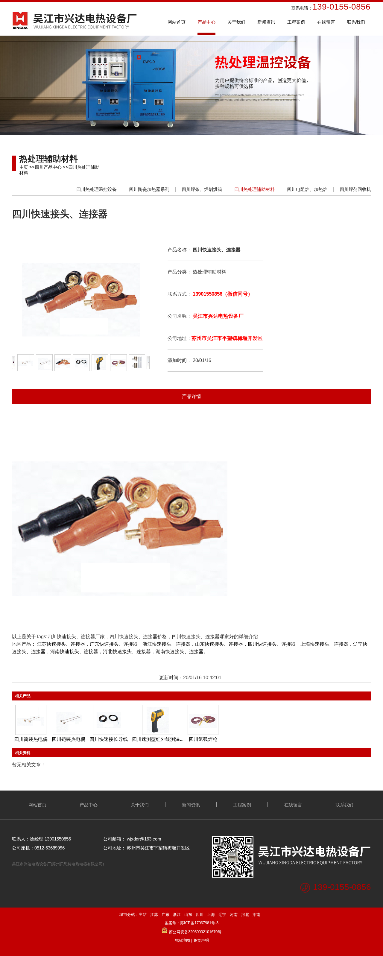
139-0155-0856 (342, 887)
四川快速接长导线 (108, 739)
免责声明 (201, 940)
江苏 (154, 914)
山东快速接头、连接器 (219, 644)
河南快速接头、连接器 (74, 651)
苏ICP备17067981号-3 (199, 923)
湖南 (256, 914)
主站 (143, 914)
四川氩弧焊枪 (203, 739)
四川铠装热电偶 (68, 739)
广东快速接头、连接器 (114, 644)
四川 (199, 914)
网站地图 (182, 940)
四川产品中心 (48, 167)
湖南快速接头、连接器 (179, 651)
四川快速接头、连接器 (272, 644)
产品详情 (191, 396)
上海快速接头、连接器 (324, 644)
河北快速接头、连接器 (127, 651)
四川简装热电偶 (31, 739)
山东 (188, 914)
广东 (165, 914)
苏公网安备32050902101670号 (195, 932)
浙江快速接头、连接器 (166, 644)
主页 (23, 167)
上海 (211, 914)
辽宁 (222, 914)
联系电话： (266, 8)
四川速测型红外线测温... (157, 739)
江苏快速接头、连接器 (61, 644)
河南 (234, 914)
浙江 (177, 914)
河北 (245, 914)
